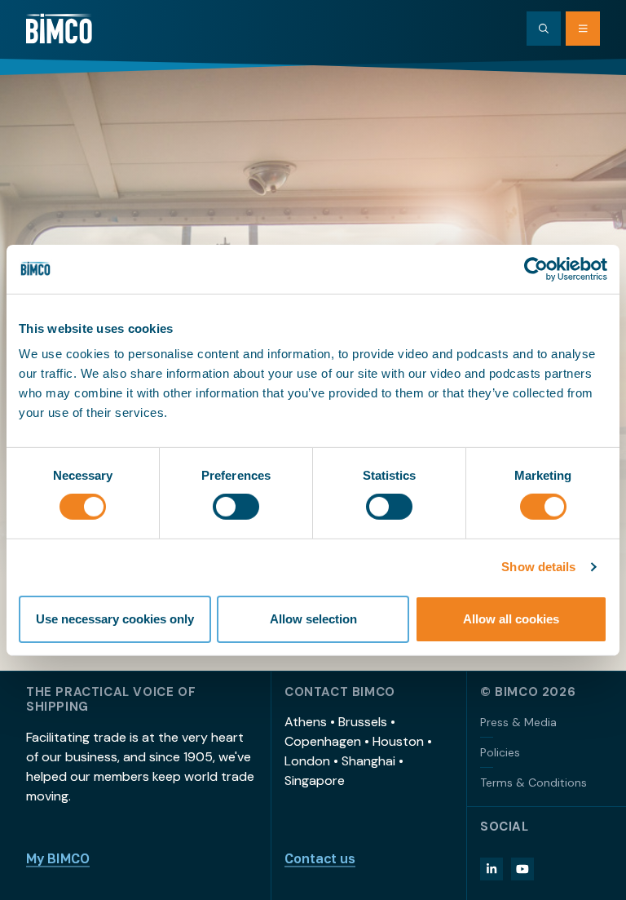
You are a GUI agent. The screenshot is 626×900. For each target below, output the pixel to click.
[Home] (59, 28)
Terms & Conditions (533, 782)
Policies (500, 752)
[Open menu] (583, 28)
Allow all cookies (511, 619)
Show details (538, 567)
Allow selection (313, 619)
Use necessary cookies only (115, 619)
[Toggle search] (544, 28)
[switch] (236, 507)
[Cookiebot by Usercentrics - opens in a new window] (536, 268)
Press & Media (518, 722)
